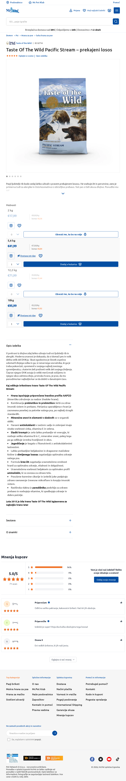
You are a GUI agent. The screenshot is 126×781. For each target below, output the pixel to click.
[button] (117, 10)
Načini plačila (64, 689)
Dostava (61, 683)
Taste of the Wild (24, 43)
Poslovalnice (16, 2)
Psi (17, 35)
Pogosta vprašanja (96, 699)
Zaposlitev (38, 699)
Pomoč (116, 2)
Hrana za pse (27, 35)
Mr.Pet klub (38, 689)
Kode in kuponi (94, 694)
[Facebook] (92, 759)
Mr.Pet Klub (38, 2)
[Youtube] (109, 759)
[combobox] (61, 21)
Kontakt (90, 689)
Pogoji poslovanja (67, 699)
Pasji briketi (13, 683)
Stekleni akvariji (15, 699)
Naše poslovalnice (42, 694)
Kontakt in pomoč (42, 704)
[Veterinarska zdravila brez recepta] (12, 758)
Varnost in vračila (66, 694)
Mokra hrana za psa (17, 689)
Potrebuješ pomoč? (97, 683)
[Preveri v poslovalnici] (11, 225)
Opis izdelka (41, 55)
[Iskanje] (116, 21)
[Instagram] (100, 759)
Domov (9, 35)
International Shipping (69, 704)
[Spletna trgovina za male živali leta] (32, 758)
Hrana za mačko (15, 694)
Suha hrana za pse (44, 35)
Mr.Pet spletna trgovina (109, 767)
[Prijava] (54, 733)
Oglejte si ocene (26, 55)
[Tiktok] (117, 759)
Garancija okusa (66, 710)
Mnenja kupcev (65, 715)
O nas (35, 683)
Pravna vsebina (40, 710)
